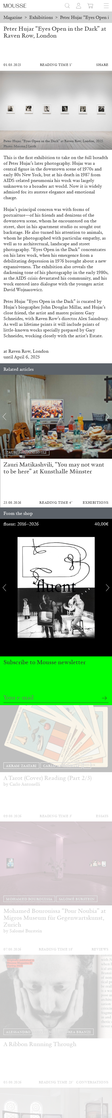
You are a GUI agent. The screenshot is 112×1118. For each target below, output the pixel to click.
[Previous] (4, 416)
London (41, 351)
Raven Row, (20, 351)
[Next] (107, 416)
